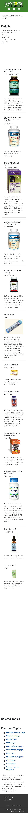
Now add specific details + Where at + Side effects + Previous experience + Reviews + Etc (8, 38)
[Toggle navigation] (19, 9)
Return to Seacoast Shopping (14, 805)
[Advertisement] (14, 651)
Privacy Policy (8, 800)
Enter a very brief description (10, 30)
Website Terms (9, 797)
